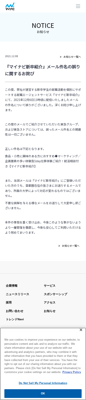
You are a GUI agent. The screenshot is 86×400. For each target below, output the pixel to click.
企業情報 (12, 285)
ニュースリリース (17, 294)
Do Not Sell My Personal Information (43, 383)
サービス (50, 285)
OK (43, 393)
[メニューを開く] (78, 7)
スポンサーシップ (55, 294)
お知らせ (50, 311)
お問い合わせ (14, 311)
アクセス (50, 302)
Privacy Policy (71, 372)
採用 (9, 302)
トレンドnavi (15, 319)
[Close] (81, 329)
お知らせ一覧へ (72, 56)
